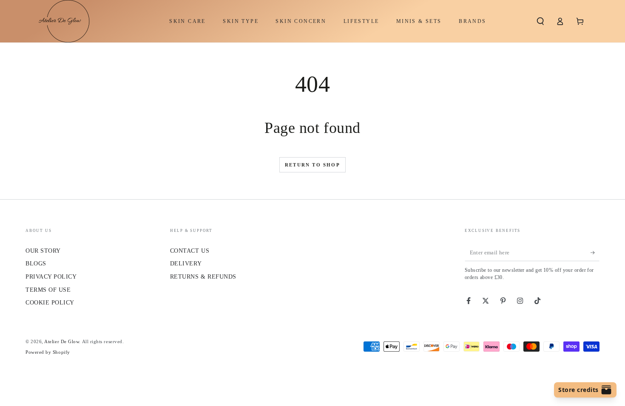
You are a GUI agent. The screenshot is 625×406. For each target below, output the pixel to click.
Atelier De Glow (61, 341)
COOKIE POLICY (50, 302)
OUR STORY (43, 250)
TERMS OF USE (48, 289)
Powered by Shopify (48, 352)
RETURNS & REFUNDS (203, 276)
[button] (540, 21)
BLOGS (36, 263)
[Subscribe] (595, 252)
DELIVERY (186, 263)
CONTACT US (189, 250)
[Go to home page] (60, 21)
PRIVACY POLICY (51, 276)
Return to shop (312, 164)
